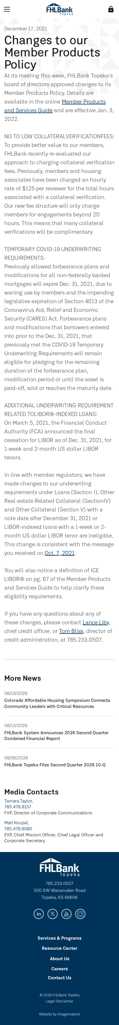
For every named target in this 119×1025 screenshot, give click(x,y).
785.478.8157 (17, 807)
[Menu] (7, 9)
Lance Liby (96, 623)
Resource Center (59, 948)
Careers (59, 969)
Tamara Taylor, (18, 801)
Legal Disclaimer (59, 1001)
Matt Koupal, (16, 823)
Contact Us (59, 978)
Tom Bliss (71, 631)
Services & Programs (59, 938)
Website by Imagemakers (59, 1014)
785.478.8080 (18, 829)
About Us (59, 959)
